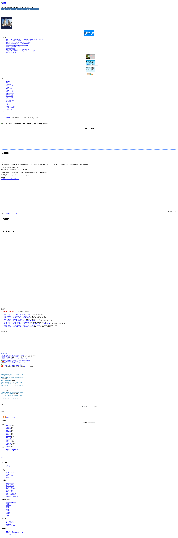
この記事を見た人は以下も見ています (9, 311)
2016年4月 (8, 434)
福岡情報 (8, 512)
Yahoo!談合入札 (10, 81)
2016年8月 (8, 428)
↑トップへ (3, 457)
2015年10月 (9, 443)
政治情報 (8, 503)
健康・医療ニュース (11, 52)
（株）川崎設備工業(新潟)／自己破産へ (13, 319)
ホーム (3, 9)
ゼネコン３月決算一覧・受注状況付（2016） (13, 361)
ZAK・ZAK (9, 99)
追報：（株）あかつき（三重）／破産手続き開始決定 (17, 314)
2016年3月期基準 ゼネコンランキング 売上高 (18, 42)
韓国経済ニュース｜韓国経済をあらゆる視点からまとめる (15, 362)
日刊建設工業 (9, 94)
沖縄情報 (8, 510)
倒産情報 (8, 117)
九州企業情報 (9, 475)
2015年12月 (9, 440)
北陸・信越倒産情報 (11, 489)
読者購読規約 (88, 67)
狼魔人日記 (9, 103)
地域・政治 (23, 9)
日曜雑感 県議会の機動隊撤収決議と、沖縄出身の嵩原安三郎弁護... (15, 358)
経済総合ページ (10, 472)
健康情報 (8, 524)
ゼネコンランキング (11, 522)
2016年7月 (8, 430)
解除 (93, 64)
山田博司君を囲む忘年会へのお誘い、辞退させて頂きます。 (13, 355)
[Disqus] (89, 252)
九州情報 (8, 506)
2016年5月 (8, 433)
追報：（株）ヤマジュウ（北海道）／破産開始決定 (16, 322)
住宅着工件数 (9, 521)
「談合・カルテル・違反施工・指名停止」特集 (13, 365)
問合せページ (9, 531)
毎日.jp (7, 82)
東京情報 (8, 507)
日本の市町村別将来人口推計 (13, 46)
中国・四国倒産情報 (11, 494)
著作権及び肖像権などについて (14, 449)
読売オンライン (10, 93)
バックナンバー (90, 69)
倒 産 (16, 9)
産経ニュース (9, 90)
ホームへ (8, 465)
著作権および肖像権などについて (14, 532)
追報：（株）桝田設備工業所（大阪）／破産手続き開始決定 (19, 326)
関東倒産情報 (9, 491)
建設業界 (8, 477)
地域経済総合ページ (11, 502)
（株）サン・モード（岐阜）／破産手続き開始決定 (16, 317)
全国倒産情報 (9, 484)
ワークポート (26, 366)
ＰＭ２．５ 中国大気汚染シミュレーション (17, 45)
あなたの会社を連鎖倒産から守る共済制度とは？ (18, 49)
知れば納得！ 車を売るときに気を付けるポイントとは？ (20, 50)
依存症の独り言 (10, 107)
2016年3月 (8, 436)
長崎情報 (8, 513)
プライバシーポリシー (11, 450)
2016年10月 (9, 425)
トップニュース (10, 467)
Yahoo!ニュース (10, 80)
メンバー (8, 104)
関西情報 (8, 509)
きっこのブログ (10, 100)
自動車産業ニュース (11, 525)
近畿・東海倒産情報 (11, 493)
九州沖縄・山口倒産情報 (12, 496)
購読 (89, 64)
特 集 (28, 9)
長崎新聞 (8, 84)
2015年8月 (8, 446)
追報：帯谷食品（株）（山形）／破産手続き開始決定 (17, 316)
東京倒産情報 (9, 490)
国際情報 (8, 515)
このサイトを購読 (10, 417)
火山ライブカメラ (10, 48)
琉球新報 (8, 87)
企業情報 (8, 474)
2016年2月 (8, 437)
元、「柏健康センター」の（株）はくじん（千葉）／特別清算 (19, 320)
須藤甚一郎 (9, 109)
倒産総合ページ (10, 483)
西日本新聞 (9, 88)
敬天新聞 (8, 101)
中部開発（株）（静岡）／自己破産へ (10, 179)
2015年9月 (8, 444)
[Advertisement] (89, 12)
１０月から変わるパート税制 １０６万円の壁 (18, 40)
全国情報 (8, 505)
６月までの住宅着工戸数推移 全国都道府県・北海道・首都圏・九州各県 (24, 39)
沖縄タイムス (9, 85)
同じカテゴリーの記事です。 (24, 311)
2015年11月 (9, 441)
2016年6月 (8, 431)
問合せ (35, 9)
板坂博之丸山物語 (5, 357)
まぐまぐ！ (93, 70)
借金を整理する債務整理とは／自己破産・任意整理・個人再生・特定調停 (16, 360)
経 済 (9, 9)
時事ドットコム (10, 91)
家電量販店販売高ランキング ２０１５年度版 (17, 43)
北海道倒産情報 (10, 486)
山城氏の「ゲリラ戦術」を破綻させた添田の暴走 (11, 356)
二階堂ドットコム (10, 106)
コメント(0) (14, 213)
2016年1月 (8, 439)
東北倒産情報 (9, 487)
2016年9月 (8, 427)
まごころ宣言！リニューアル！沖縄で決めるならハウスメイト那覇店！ (16, 364)
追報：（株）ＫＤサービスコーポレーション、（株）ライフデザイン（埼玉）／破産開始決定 (27, 323)
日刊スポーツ (9, 97)
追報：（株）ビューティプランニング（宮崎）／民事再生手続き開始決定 (22, 325)
